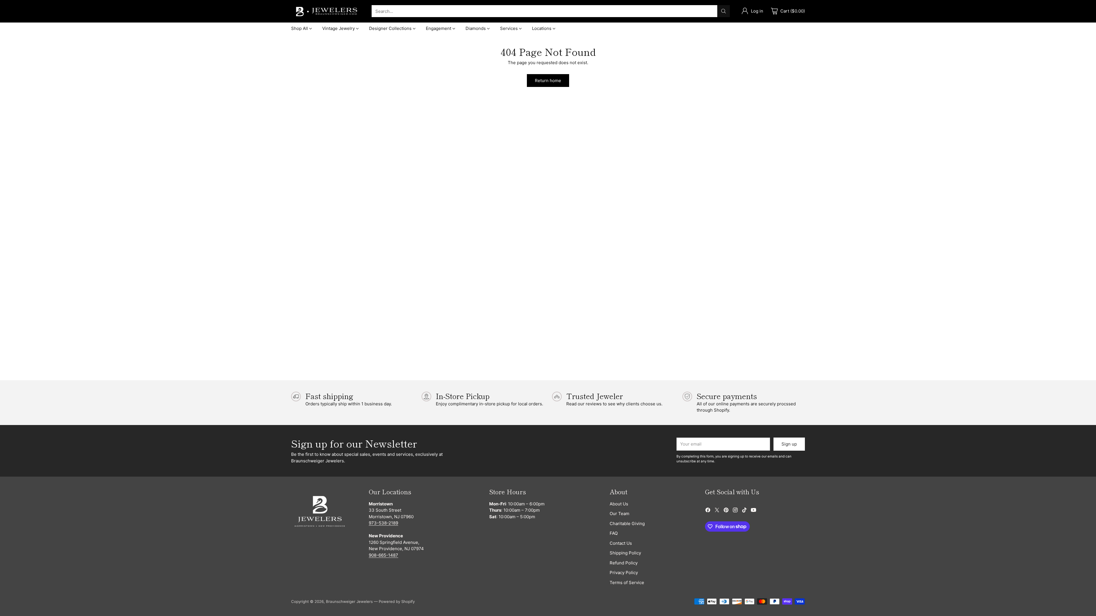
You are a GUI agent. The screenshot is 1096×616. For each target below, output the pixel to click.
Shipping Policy (625, 553)
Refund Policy (624, 563)
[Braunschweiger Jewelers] (326, 11)
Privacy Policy (624, 572)
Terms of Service (627, 582)
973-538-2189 (383, 523)
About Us (619, 504)
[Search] (723, 11)
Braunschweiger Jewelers (349, 601)
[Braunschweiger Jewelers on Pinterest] (726, 511)
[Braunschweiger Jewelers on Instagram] (735, 511)
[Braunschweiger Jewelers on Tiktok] (744, 511)
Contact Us (621, 543)
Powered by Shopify (397, 601)
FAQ (614, 533)
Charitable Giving (627, 523)
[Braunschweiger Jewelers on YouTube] (753, 511)
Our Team (619, 513)
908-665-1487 (383, 555)
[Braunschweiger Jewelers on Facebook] (707, 511)
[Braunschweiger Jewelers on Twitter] (717, 511)
